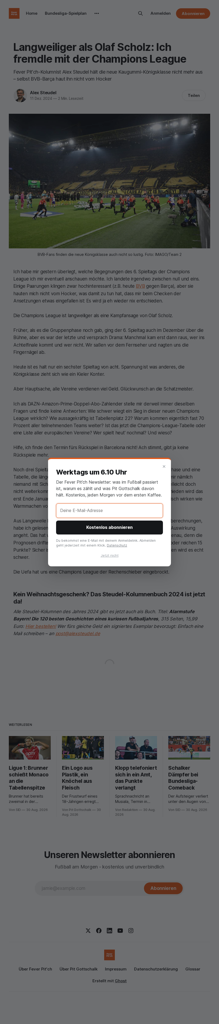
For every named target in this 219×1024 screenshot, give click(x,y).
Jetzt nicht (110, 555)
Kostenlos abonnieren (109, 527)
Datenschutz (117, 545)
